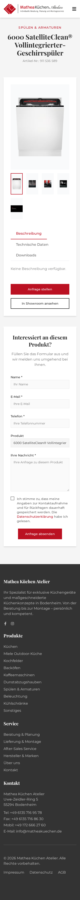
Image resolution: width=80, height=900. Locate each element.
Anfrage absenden (40, 534)
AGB (62, 872)
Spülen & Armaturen (22, 689)
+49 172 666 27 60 (30, 825)
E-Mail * (16, 397)
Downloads (26, 255)
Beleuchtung (15, 696)
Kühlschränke (16, 703)
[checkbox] (12, 498)
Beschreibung (29, 233)
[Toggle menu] (74, 9)
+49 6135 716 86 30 (27, 819)
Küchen (11, 646)
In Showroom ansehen (40, 303)
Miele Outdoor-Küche (23, 654)
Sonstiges (12, 710)
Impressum (14, 872)
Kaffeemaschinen (19, 675)
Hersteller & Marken (21, 756)
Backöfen (12, 668)
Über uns (12, 763)
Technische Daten (32, 244)
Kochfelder (13, 661)
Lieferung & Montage (22, 741)
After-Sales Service (20, 749)
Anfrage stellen (40, 289)
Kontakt (11, 770)
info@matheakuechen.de (39, 831)
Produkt (17, 436)
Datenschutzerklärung (35, 517)
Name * (16, 377)
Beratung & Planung (22, 734)
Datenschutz (41, 872)
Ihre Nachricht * (23, 455)
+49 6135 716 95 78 (26, 813)
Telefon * (18, 416)
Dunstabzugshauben (23, 682)
